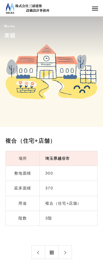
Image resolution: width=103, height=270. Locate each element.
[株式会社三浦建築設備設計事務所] (27, 8)
